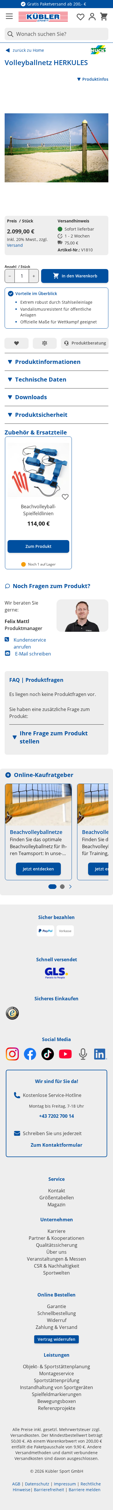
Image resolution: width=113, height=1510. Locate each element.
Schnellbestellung (56, 1313)
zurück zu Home (28, 50)
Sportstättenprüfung (56, 1380)
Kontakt (56, 1190)
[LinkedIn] (100, 1054)
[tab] (52, 886)
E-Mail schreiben (33, 654)
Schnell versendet (56, 959)
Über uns (56, 1252)
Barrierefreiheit (49, 1489)
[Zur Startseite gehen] (43, 17)
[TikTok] (47, 1053)
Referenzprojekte (56, 1408)
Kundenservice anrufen (30, 643)
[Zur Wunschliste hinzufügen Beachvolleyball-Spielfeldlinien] (65, 497)
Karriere (56, 1231)
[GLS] (56, 973)
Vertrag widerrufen (56, 1339)
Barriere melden (85, 1489)
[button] (56, 362)
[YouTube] (65, 1053)
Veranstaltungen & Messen (56, 1259)
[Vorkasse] (65, 930)
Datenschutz (37, 1484)
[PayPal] (45, 930)
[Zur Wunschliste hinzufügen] (16, 343)
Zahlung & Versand (56, 1327)
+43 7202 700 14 (56, 1116)
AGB (16, 1484)
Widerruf (56, 1320)
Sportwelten (56, 1273)
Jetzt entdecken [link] (38, 869)
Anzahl (17, 266)
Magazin (56, 1204)
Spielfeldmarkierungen (56, 1394)
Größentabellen (56, 1197)
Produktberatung (89, 343)
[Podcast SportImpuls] (83, 1053)
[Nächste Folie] (70, 886)
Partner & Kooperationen (56, 1238)
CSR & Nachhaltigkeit (56, 1266)
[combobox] (56, 34)
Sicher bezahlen (56, 917)
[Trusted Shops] (56, 1013)
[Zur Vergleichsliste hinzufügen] (45, 343)
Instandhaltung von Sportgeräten (56, 1387)
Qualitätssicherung (56, 1245)
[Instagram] (12, 1053)
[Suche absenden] (9, 34)
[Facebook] (30, 1053)
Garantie (56, 1306)
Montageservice (56, 1373)
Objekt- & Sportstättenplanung (56, 1366)
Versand (15, 245)
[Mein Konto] (92, 17)
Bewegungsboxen (56, 1401)
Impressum (65, 1484)
